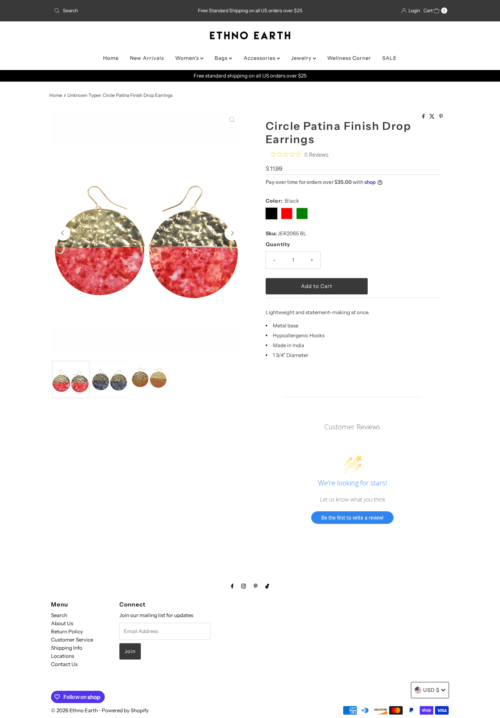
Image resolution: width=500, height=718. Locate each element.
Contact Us (64, 664)
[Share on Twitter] (432, 116)
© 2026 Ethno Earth (74, 710)
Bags (222, 58)
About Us (62, 623)
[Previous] (62, 233)
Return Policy (67, 631)
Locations (62, 656)
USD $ (431, 690)
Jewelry (302, 58)
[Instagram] (243, 586)
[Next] (231, 233)
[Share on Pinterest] (441, 116)
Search (59, 615)
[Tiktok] (267, 586)
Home (111, 58)
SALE (389, 58)
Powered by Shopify (125, 710)
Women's (187, 58)
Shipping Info (66, 648)
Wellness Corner (349, 58)
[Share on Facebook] (424, 116)
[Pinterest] (255, 586)
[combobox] (115, 10)
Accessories (260, 58)
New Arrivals (147, 58)
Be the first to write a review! (352, 517)
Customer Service (72, 639)
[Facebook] (232, 586)
